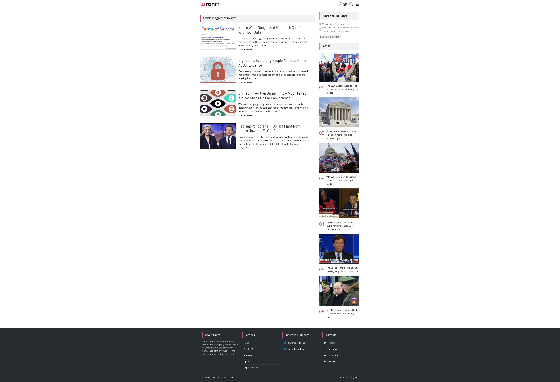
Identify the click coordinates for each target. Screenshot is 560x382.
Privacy (215, 377)
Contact (206, 377)
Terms (223, 377)
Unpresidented (251, 367)
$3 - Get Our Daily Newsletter (336, 24)
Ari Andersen (246, 49)
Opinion (247, 361)
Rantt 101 (248, 349)
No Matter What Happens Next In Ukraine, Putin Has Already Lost (341, 313)
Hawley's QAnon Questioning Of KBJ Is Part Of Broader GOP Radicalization (341, 226)
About (231, 377)
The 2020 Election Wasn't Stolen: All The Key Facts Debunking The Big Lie (342, 89)
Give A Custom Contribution (335, 31)
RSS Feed (331, 361)
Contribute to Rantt (297, 342)
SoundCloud (332, 355)
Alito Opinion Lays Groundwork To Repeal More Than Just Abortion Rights (341, 135)
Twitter (330, 342)
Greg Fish (245, 148)
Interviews (248, 355)
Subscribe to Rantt (296, 349)
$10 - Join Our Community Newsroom (340, 28)
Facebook (331, 349)
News (246, 342)
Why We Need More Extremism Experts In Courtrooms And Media (341, 180)
